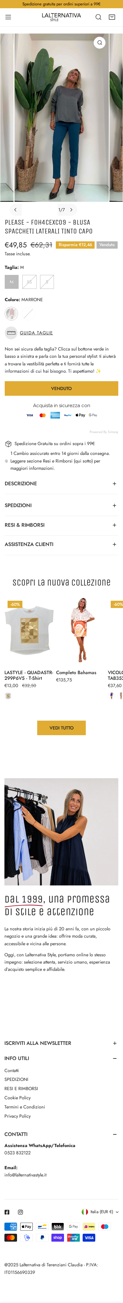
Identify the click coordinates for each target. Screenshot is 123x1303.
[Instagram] (20, 1212)
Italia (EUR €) (102, 1212)
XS (29, 282)
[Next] (71, 210)
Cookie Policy (17, 1098)
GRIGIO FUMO (28, 313)
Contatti (11, 1070)
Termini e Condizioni (24, 1107)
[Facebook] (7, 1212)
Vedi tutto (62, 728)
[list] (61, 125)
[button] (111, 17)
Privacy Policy (17, 1116)
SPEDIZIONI (16, 1079)
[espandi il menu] (8, 17)
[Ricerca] (98, 17)
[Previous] (16, 210)
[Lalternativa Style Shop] (61, 17)
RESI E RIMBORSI (21, 1088)
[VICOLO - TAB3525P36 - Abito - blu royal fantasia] (111, 695)
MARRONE (11, 313)
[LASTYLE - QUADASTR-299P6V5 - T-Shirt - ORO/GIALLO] (8, 695)
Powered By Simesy (104, 431)
